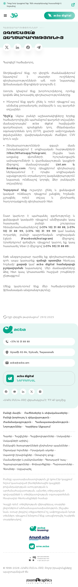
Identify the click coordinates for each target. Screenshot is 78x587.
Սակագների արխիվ (15, 440)
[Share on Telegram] (38, 47)
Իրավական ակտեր (42, 450)
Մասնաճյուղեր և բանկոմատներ (23, 459)
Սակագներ (63, 436)
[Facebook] (6, 392)
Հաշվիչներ (21, 436)
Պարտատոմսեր (62, 464)
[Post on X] (7, 47)
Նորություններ (12, 426)
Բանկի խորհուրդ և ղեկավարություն (26, 417)
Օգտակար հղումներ (15, 450)
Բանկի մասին (12, 413)
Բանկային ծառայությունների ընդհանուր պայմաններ (35, 445)
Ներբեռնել (26, 380)
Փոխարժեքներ (41, 464)
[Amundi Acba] (39, 537)
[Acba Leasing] (39, 529)
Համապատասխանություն (51, 422)
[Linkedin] (23, 392)
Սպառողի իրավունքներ (17, 455)
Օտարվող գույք (44, 455)
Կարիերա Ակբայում (37, 426)
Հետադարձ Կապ (55, 459)
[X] (32, 392)
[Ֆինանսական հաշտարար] (39, 558)
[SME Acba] (39, 546)
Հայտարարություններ (16, 464)
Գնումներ (9, 469)
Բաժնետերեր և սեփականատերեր (46, 413)
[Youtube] (15, 392)
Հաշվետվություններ (42, 436)
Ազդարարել (24, 469)
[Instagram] (40, 392)
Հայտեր (7, 436)
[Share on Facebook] (28, 47)
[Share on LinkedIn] (17, 47)
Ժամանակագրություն (17, 422)
